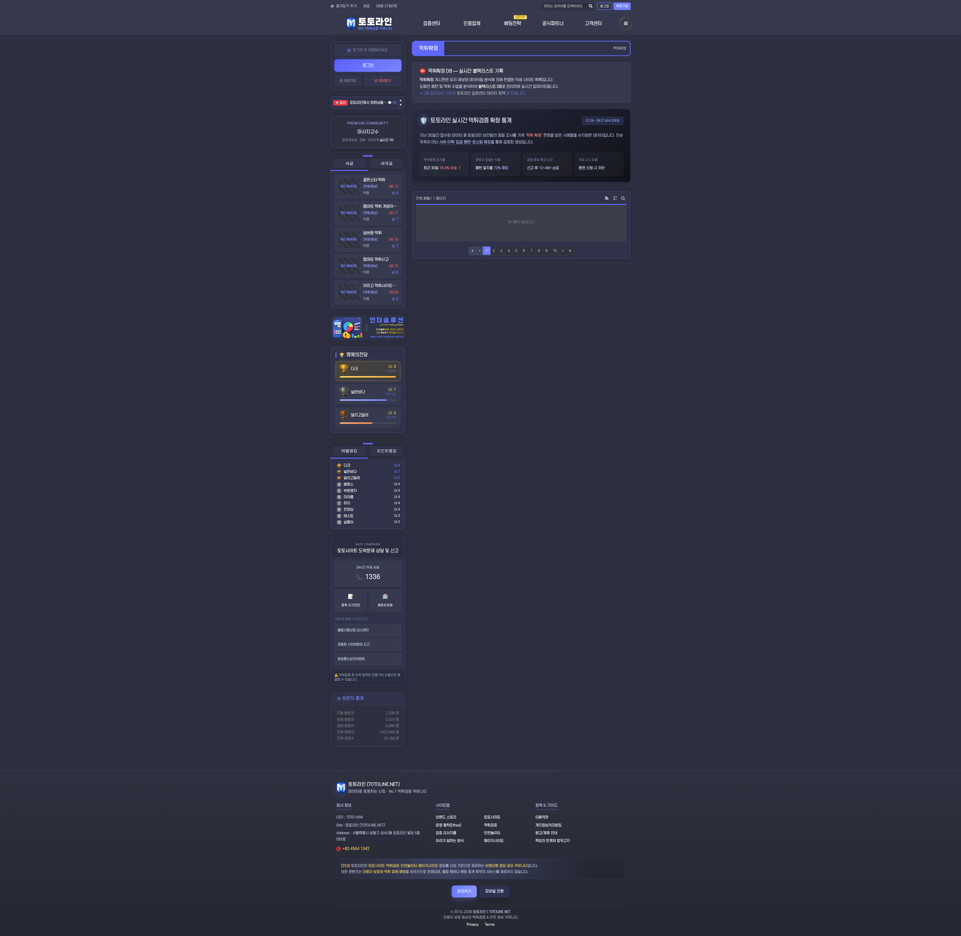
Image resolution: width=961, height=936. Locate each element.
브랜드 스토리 (446, 817)
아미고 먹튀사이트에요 (381, 285)
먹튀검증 (490, 825)
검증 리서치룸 (446, 833)
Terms (490, 924)
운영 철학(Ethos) (448, 825)
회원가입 (622, 6)
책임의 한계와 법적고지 (552, 841)
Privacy (472, 924)
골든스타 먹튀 (374, 180)
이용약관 (541, 817)
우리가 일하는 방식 (450, 841)
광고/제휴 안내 (546, 833)
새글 (366, 6)
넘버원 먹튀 (372, 233)
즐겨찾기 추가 (346, 6)
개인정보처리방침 (548, 825)
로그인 (604, 6)
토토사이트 (492, 817)
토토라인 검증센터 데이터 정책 (481, 93)
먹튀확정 (619, 48)
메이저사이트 (494, 841)
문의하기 (464, 891)
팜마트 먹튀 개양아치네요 (383, 206)
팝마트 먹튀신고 (376, 259)
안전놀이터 (492, 833)
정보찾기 (384, 81)
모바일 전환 (494, 891)
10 (555, 251)
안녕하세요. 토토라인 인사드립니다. (369, 103)
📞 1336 (368, 576)
